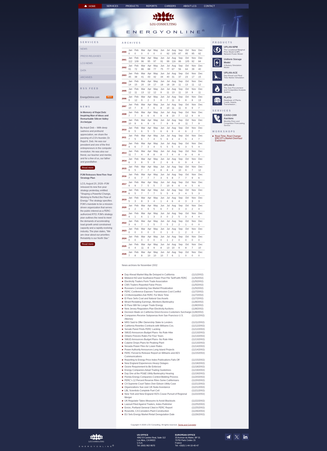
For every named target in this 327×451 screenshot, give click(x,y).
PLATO (227, 97)
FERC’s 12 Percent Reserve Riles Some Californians (152, 380)
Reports (151, 6)
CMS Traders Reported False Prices (143, 284)
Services (112, 6)
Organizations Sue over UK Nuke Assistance (147, 387)
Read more (87, 167)
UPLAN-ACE (230, 72)
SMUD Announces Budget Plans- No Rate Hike (149, 332)
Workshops (224, 131)
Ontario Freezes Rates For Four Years (144, 336)
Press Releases (90, 56)
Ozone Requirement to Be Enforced (143, 366)
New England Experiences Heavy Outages (146, 363)
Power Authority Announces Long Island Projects (149, 349)
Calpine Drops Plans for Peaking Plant (144, 342)
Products (132, 6)
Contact (209, 6)
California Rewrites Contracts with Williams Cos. (149, 325)
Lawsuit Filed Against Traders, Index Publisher (148, 404)
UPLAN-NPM (231, 47)
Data (83, 70)
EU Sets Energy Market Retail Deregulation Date (149, 414)
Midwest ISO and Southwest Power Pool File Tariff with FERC (156, 278)
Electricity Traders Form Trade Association (146, 281)
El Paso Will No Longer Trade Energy (144, 305)
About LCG (189, 6)
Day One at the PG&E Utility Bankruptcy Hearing (149, 373)
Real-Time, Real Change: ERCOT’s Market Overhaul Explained (228, 138)
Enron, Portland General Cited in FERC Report (148, 407)
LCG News (86, 63)
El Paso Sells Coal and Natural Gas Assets (146, 298)
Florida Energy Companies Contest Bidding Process (151, 377)
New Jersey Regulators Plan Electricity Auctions (149, 308)
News (83, 49)
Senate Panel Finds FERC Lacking (142, 329)
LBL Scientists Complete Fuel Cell (142, 390)
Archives (86, 77)
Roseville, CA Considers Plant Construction (147, 411)
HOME (92, 6)
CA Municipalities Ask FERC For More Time (147, 295)
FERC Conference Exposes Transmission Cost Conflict (153, 291)
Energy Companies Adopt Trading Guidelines (148, 370)
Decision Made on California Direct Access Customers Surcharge (158, 312)
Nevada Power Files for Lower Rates (143, 346)
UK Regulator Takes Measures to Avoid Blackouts (150, 400)
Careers (170, 6)
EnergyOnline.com (89, 97)
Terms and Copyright (187, 425)
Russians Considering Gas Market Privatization (149, 288)
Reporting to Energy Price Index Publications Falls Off (152, 360)
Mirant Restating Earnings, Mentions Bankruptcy (149, 302)
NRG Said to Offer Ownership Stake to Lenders (149, 322)
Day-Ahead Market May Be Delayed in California (149, 274)
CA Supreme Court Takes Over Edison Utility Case (150, 383)
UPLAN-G (229, 85)
